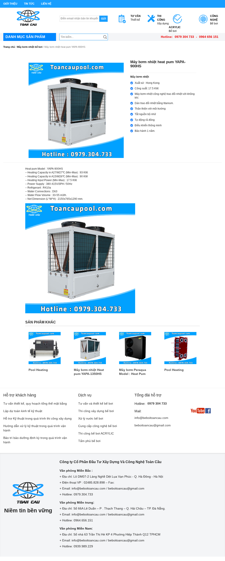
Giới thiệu (10, 3)
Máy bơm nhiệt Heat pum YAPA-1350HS (89, 372)
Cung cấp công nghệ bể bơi (97, 426)
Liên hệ (46, 3)
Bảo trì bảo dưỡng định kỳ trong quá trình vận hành (35, 440)
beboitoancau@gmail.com (152, 425)
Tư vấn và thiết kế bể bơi (95, 403)
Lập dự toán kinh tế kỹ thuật (22, 411)
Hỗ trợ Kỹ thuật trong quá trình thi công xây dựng (37, 418)
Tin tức (29, 3)
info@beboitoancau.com (151, 418)
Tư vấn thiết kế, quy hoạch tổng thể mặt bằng (35, 403)
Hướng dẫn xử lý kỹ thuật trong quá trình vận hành (34, 428)
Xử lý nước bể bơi (90, 418)
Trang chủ (9, 47)
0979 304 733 (157, 403)
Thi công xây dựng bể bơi (96, 411)
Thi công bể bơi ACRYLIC (96, 433)
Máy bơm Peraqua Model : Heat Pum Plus (132, 372)
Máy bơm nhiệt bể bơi (29, 47)
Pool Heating (38, 370)
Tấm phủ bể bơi (89, 441)
